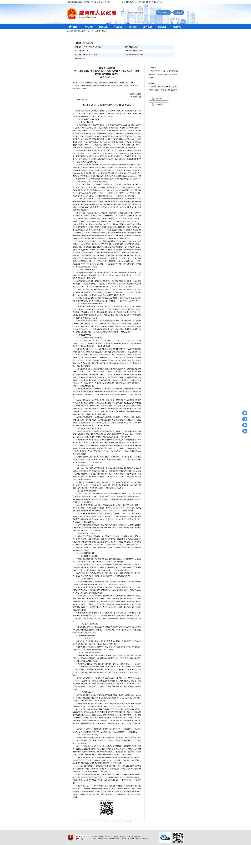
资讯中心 (89, 26)
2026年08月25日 (72, 2)
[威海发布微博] (165, 837)
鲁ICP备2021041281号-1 (119, 839)
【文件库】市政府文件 (100, 31)
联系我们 (132, 837)
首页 (75, 26)
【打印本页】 (117, 822)
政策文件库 (90, 31)
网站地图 (139, 837)
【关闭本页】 (106, 822)
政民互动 (147, 26)
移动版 (151, 2)
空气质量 (93, 2)
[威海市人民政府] (93, 14)
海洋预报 (107, 2)
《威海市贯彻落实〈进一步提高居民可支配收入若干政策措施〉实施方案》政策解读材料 (163, 74)
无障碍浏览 (141, 2)
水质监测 (100, 2)
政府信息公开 (81, 31)
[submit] (163, 12)
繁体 (123, 2)
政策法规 (103, 26)
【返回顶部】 (128, 822)
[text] (140, 12)
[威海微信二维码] (178, 837)
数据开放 (162, 26)
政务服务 (133, 26)
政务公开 (118, 26)
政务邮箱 (131, 2)
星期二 (80, 2)
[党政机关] (71, 837)
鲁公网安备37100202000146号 (140, 839)
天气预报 (86, 2)
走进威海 (177, 26)
